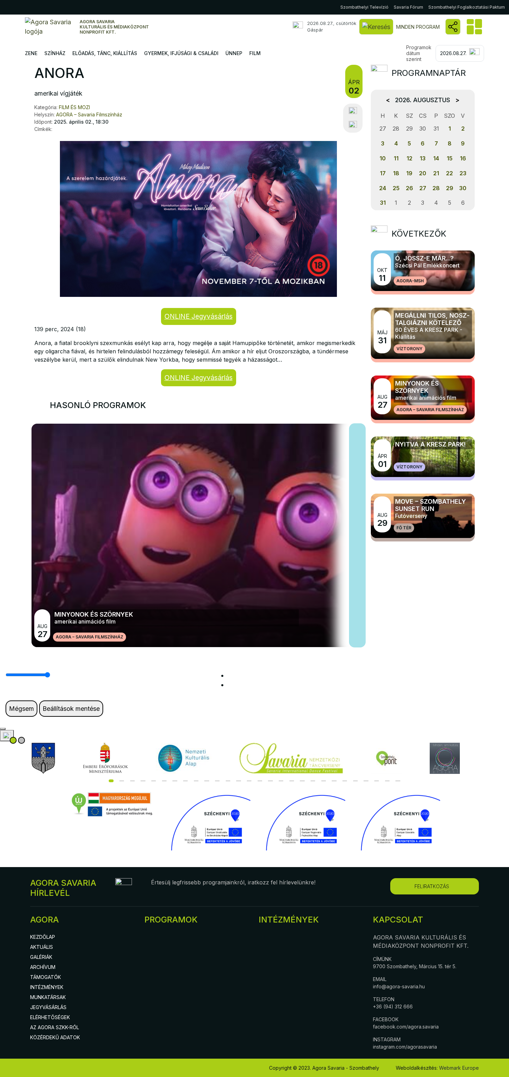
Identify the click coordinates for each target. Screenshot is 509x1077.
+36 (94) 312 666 (393, 1006)
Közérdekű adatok (55, 1037)
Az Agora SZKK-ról (54, 1027)
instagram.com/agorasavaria (405, 1047)
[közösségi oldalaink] (453, 26)
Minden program (418, 27)
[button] (111, 780)
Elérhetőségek (50, 1017)
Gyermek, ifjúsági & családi (181, 53)
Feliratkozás (431, 886)
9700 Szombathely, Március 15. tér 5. (414, 966)
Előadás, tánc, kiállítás (104, 53)
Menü (473, 27)
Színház (54, 53)
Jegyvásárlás (48, 1007)
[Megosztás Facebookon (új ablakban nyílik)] (353, 111)
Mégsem (21, 708)
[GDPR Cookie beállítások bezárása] (3, 729)
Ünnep (233, 53)
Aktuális (41, 947)
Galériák (41, 957)
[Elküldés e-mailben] (353, 124)
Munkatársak (48, 997)
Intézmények (46, 987)
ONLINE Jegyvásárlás (198, 316)
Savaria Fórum (408, 7)
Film (255, 53)
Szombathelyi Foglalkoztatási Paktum (466, 7)
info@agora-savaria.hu (399, 986)
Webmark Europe (459, 1068)
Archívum (42, 967)
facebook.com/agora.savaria (406, 1027)
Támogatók (45, 977)
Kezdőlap (42, 937)
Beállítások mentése (71, 708)
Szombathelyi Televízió (364, 7)
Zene (31, 53)
